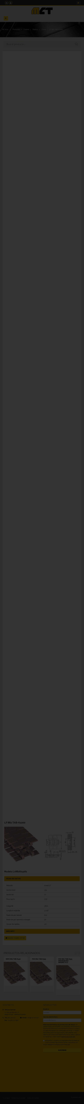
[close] (81, 537)
